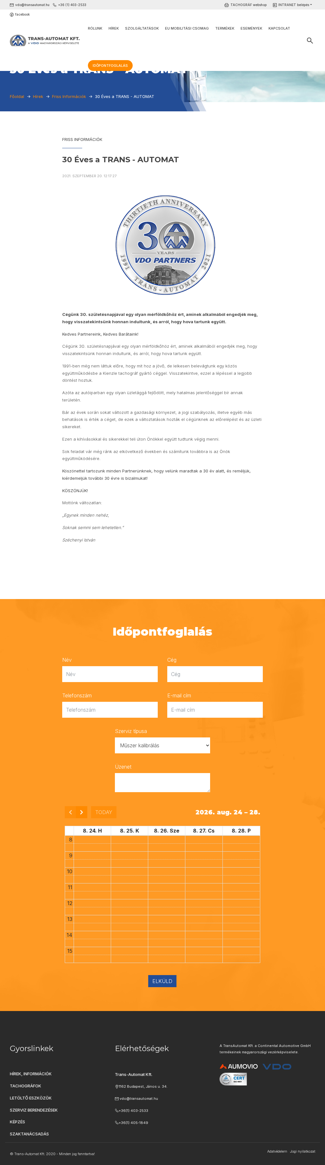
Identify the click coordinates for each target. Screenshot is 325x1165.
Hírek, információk (31, 1073)
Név (67, 660)
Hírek (114, 28)
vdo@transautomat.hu (32, 5)
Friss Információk (82, 139)
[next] (81, 812)
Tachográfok (25, 1085)
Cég (171, 660)
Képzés (17, 1121)
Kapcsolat (279, 28)
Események (251, 28)
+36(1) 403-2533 (133, 1110)
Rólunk (95, 28)
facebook (22, 14)
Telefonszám (77, 695)
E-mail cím (179, 695)
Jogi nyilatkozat (302, 1151)
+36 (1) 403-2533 (72, 5)
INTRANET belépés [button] (293, 5)
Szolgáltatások (142, 28)
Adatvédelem (277, 1151)
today (103, 812)
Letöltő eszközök (31, 1097)
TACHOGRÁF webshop (248, 5)
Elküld (162, 981)
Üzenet (123, 767)
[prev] (70, 812)
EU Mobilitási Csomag (187, 28)
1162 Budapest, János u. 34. (143, 1086)
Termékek (224, 28)
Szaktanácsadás (29, 1133)
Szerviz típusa (131, 731)
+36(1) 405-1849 (133, 1122)
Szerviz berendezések (34, 1110)
